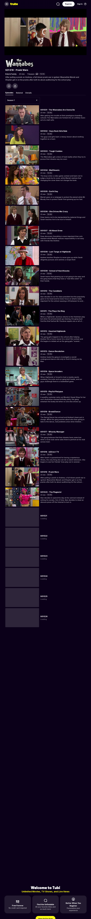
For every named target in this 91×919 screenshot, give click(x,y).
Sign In (80, 4)
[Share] (15, 86)
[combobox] (22, 100)
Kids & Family (11, 74)
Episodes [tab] (9, 93)
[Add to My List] (9, 86)
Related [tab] (19, 93)
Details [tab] (28, 93)
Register (68, 4)
